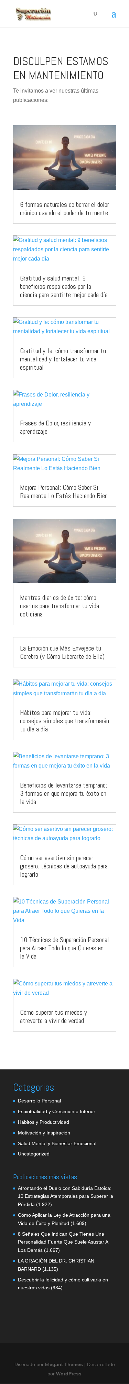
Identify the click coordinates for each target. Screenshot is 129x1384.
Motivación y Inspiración (44, 1132)
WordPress (69, 1373)
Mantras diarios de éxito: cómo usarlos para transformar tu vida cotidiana (59, 606)
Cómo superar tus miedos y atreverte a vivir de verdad (53, 1016)
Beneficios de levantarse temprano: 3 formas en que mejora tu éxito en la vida (63, 793)
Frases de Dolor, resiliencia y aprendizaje (55, 427)
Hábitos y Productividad (43, 1122)
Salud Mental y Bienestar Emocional (57, 1143)
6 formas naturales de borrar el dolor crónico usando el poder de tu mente (64, 208)
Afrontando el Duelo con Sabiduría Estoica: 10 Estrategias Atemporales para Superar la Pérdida (65, 1196)
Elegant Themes (64, 1364)
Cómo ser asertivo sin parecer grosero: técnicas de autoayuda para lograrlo (64, 866)
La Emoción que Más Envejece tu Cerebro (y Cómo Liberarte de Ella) (62, 652)
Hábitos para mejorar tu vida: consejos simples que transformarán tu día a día (64, 720)
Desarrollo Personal (39, 1100)
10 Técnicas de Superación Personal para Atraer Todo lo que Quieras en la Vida (64, 948)
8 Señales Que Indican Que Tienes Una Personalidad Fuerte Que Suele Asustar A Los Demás (63, 1242)
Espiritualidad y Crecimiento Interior (56, 1111)
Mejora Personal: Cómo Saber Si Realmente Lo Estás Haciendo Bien (64, 491)
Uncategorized (34, 1153)
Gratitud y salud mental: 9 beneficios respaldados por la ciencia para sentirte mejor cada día (64, 286)
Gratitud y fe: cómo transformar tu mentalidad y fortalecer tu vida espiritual (63, 359)
